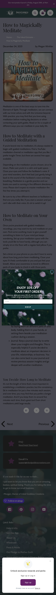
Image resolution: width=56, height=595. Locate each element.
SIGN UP (28, 307)
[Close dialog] (52, 271)
